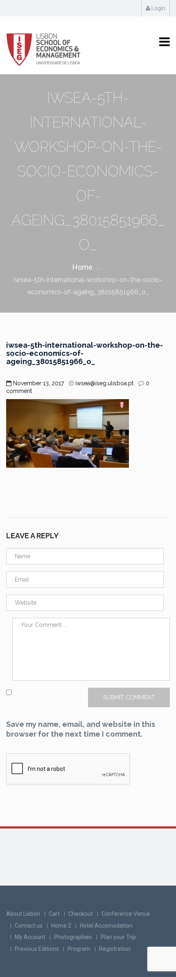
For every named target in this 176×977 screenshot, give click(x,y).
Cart (54, 913)
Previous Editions (37, 949)
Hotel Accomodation (106, 925)
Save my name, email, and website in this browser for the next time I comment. (80, 729)
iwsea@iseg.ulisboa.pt (104, 383)
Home (82, 267)
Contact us (29, 925)
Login (157, 8)
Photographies (73, 937)
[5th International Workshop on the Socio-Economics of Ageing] (43, 45)
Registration (115, 949)
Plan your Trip (118, 937)
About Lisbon (23, 913)
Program (79, 949)
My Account (30, 937)
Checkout (80, 913)
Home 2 (61, 925)
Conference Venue (126, 913)
